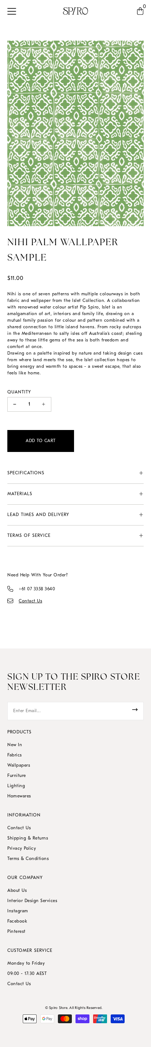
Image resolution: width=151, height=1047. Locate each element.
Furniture (16, 776)
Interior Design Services (32, 901)
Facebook (17, 921)
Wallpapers (18, 765)
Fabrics (14, 755)
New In (14, 745)
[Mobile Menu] (13, 11)
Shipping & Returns (27, 838)
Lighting (16, 786)
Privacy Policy (21, 848)
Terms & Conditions (28, 859)
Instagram (17, 911)
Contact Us (19, 828)
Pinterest (16, 932)
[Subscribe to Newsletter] (135, 709)
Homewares (19, 796)
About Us (17, 891)
